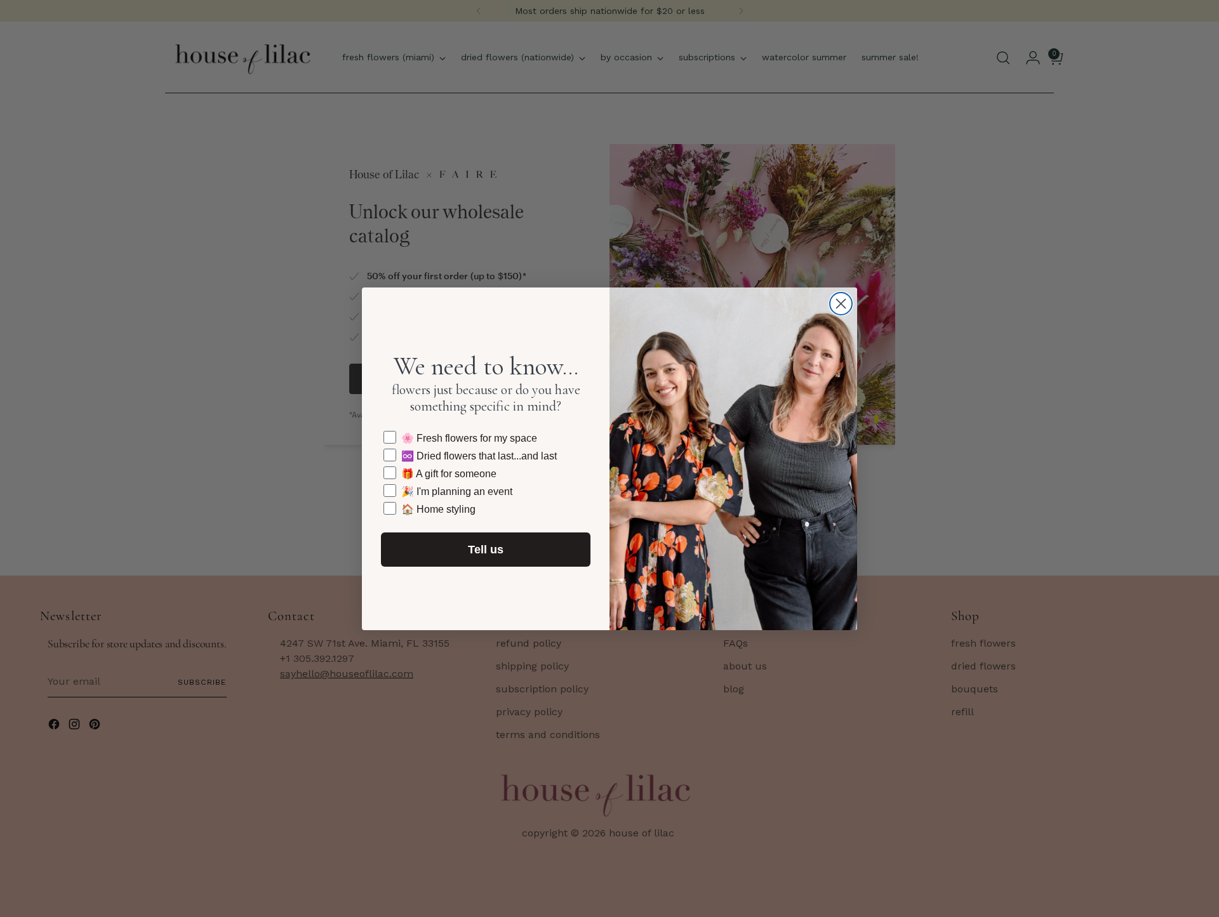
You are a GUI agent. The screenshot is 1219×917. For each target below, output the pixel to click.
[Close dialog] (841, 304)
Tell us (485, 549)
